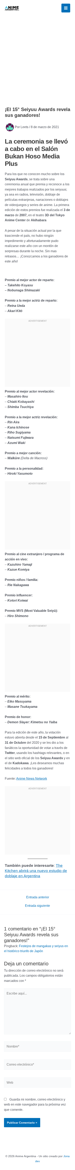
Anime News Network (31, 778)
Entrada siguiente (37, 905)
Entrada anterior (37, 897)
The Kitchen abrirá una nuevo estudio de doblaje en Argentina (36, 870)
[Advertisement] (37, 55)
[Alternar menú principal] (65, 8)
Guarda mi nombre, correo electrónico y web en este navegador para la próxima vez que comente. (35, 1104)
